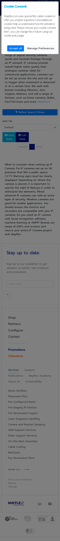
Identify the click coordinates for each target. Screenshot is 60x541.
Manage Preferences (40, 48)
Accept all (15, 48)
